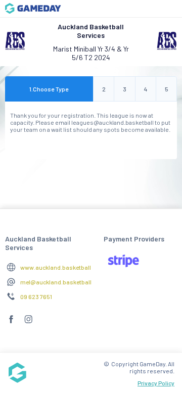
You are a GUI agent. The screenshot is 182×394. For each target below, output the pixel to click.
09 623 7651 (36, 296)
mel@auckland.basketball (56, 281)
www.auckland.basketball (55, 267)
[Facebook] (11, 323)
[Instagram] (28, 323)
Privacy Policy (156, 382)
